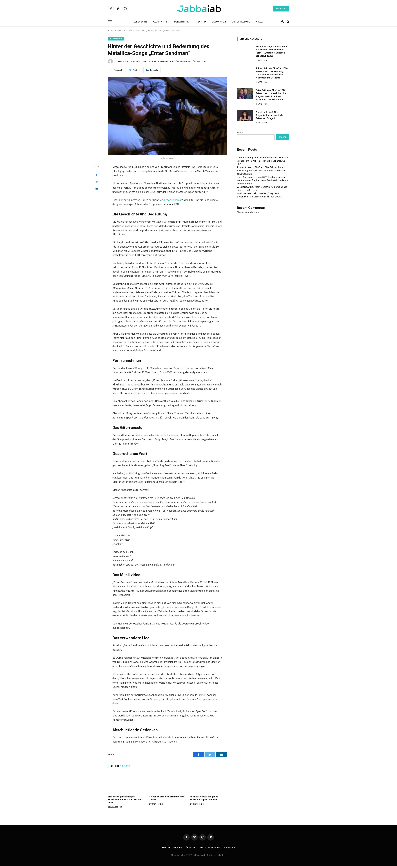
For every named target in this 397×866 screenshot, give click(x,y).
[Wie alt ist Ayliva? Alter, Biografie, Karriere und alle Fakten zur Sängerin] (245, 115)
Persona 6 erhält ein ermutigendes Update (167, 798)
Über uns (191, 847)
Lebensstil (140, 21)
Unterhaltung (241, 21)
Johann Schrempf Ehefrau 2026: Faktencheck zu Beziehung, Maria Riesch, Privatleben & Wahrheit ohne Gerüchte (272, 73)
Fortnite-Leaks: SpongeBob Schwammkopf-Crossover (204, 798)
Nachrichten (161, 21)
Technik (201, 21)
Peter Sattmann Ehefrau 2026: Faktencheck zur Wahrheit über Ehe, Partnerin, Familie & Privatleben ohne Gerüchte (271, 95)
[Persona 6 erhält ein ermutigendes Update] (167, 782)
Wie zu (259, 21)
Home (110, 30)
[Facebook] (96, 174)
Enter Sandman (173, 200)
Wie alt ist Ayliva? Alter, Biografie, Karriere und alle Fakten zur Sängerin (269, 115)
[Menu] (110, 21)
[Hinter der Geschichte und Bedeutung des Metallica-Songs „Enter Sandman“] (167, 116)
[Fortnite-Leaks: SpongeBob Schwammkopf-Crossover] (208, 782)
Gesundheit (219, 21)
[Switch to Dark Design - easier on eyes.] (283, 21)
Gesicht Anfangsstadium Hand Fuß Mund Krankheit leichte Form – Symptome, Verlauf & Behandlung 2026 (271, 51)
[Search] (287, 21)
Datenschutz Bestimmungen (217, 847)
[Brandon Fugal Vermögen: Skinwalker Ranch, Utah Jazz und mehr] (126, 782)
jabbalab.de (122, 61)
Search (240, 132)
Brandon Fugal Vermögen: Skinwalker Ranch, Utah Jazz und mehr (125, 799)
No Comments (184, 61)
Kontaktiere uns (172, 847)
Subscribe (281, 8)
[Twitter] (96, 181)
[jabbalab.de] (198, 8)
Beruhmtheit (182, 21)
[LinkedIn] (96, 188)
